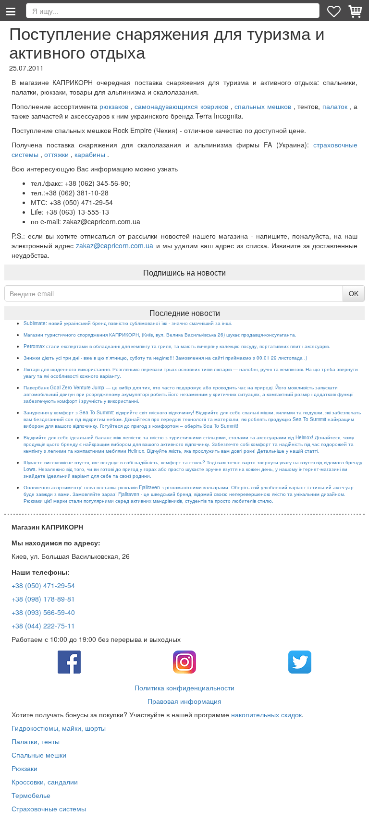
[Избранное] (334, 10)
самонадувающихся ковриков (181, 106)
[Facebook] (69, 660)
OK (353, 293)
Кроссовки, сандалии (45, 781)
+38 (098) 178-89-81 (43, 598)
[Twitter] (299, 660)
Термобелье (31, 795)
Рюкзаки (24, 768)
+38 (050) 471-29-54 (43, 585)
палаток (334, 106)
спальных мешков (262, 106)
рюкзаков (113, 106)
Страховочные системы (49, 808)
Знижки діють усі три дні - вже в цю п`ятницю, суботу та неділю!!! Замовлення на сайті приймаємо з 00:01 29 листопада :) (165, 357)
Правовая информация (184, 701)
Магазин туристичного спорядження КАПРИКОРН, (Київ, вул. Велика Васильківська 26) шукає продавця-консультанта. (160, 334)
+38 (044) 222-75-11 (43, 625)
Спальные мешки (39, 755)
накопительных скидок (266, 714)
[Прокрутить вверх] (354, 805)
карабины (89, 154)
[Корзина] (356, 10)
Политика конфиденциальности (184, 687)
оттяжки (56, 154)
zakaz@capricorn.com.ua (114, 245)
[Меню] (10, 10)
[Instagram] (184, 660)
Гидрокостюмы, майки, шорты (59, 728)
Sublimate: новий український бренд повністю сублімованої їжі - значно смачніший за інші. (128, 323)
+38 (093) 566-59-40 (43, 612)
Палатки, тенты (36, 741)
